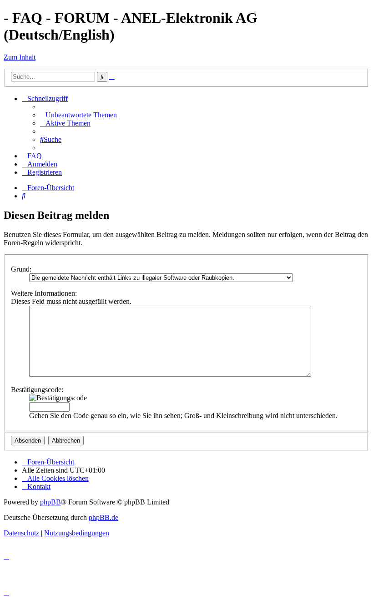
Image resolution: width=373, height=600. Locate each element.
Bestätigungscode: (37, 389)
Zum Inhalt (19, 57)
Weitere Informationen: (44, 293)
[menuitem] (78, 115)
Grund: (21, 269)
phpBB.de (103, 517)
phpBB (50, 502)
